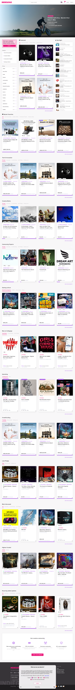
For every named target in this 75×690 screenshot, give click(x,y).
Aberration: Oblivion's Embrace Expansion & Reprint (8, 314)
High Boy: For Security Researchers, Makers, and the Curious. (44, 66)
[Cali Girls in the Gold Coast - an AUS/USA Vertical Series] (65, 388)
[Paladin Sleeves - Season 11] (10, 474)
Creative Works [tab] (32, 42)
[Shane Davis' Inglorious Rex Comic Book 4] (10, 344)
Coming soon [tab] (5, 376)
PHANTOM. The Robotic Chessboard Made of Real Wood (64, 141)
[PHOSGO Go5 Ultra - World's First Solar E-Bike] (28, 171)
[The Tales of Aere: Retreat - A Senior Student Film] (28, 474)
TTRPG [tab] (13, 290)
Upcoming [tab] (8, 160)
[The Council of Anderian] (47, 474)
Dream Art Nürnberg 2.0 (64, 269)
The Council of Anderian (46, 486)
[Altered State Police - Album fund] (65, 214)
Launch (9, 45)
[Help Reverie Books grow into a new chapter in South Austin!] (10, 258)
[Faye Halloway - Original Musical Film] (28, 344)
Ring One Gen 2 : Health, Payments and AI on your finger (26, 66)
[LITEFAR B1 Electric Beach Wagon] (27, 86)
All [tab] (19, 42)
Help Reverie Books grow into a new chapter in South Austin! (9, 271)
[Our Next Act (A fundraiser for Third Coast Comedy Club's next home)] (10, 214)
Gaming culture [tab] (31, 116)
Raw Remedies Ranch (45, 399)
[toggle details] (34, 75)
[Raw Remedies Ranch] (47, 388)
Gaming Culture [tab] (39, 42)
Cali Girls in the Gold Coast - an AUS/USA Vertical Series (65, 401)
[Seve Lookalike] (28, 388)
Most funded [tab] (7, 463)
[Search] (30, 2)
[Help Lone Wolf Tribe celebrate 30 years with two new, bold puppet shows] (47, 214)
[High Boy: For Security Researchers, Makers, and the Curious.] (45, 53)
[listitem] (9, 68)
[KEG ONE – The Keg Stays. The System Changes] (10, 388)
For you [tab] (3, 160)
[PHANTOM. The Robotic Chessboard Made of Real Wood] (65, 128)
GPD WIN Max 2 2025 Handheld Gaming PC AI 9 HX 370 (27, 141)
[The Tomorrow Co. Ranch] (28, 258)
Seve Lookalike (25, 399)
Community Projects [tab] (23, 116)
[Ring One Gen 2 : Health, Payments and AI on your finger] (27, 53)
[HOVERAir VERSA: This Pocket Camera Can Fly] (45, 86)
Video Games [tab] (18, 290)
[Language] (61, 2)
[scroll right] (52, 43)
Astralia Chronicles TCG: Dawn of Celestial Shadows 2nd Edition (64, 314)
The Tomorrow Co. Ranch (27, 269)
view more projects (49, 110)
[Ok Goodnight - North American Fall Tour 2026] (28, 214)
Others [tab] (23, 290)
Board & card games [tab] (6, 290)
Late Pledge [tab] (20, 160)
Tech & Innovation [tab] (24, 42)
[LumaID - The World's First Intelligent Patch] (65, 344)
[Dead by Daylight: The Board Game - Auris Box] (28, 301)
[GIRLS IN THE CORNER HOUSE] (47, 344)
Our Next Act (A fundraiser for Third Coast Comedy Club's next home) (10, 228)
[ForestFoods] (47, 258)
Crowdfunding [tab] (14, 160)
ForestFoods (43, 269)
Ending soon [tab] (26, 160)
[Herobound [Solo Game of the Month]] (47, 301)
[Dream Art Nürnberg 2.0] (65, 258)
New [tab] (10, 376)
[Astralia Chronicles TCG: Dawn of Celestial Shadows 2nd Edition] (65, 301)
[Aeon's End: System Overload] (65, 474)
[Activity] (64, 2)
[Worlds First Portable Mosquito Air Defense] (47, 128)
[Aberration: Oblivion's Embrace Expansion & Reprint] (10, 301)
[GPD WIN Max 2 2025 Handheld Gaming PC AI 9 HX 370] (28, 128)
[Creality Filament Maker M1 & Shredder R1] (10, 128)
